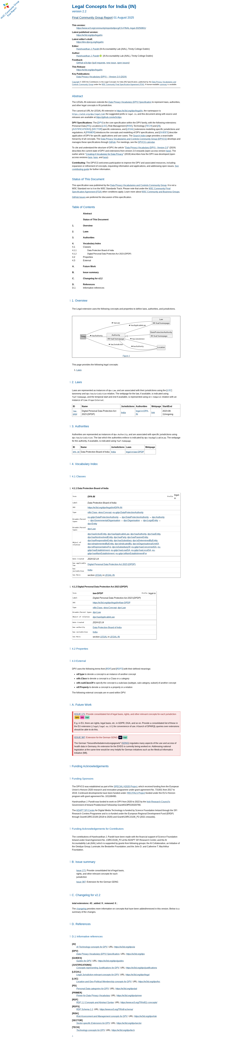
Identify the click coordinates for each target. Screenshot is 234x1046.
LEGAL (130, 129)
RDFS (120, 669)
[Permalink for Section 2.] (70, 382)
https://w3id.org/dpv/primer (129, 995)
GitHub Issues (79, 197)
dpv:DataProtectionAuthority (135, 517)
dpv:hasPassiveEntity (137, 537)
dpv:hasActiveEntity (97, 534)
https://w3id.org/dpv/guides (111, 961)
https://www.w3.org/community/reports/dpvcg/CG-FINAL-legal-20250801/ (111, 28)
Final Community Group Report (92, 17)
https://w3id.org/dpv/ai (124, 947)
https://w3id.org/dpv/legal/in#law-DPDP (111, 603)
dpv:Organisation (131, 520)
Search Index (139, 136)
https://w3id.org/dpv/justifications (141, 968)
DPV (100, 123)
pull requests (99, 63)
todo (82, 717)
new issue (111, 63)
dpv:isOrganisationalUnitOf (146, 544)
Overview (87, 225)
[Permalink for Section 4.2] (70, 648)
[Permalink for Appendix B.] (70, 861)
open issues (123, 63)
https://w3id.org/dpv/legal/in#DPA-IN (105, 507)
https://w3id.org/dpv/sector (129, 1023)
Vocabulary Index (92, 243)
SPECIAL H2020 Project (125, 786)
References (89, 284)
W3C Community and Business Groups (160, 192)
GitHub (112, 142)
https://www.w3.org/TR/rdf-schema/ (116, 1009)
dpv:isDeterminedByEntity (145, 540)
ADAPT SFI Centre (85, 810)
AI (159, 126)
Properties (88, 257)
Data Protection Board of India (100, 250)
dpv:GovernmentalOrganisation (105, 520)
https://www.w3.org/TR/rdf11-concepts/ (139, 1002)
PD (88, 126)
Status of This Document (95, 219)
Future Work (89, 266)
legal (87, 717)
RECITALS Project (136, 793)
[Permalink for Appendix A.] (70, 704)
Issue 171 (81, 870)
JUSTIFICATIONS (81, 129)
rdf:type (80, 674)
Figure (126, 356)
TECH (149, 126)
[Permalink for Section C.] (70, 895)
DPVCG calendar (146, 142)
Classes (87, 247)
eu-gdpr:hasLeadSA (120, 550)
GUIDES (164, 132)
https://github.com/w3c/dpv (108, 117)
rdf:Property (82, 687)
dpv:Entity (92, 524)
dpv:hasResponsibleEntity (100, 540)
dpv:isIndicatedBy (123, 544)
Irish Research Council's (158, 802)
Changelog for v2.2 (93, 278)
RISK (129, 126)
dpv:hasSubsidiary (122, 540)
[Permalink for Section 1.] (70, 300)
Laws (85, 231)
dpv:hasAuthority (138, 534)
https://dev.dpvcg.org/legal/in (90, 42)
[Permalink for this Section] (70, 766)
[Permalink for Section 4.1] (70, 476)
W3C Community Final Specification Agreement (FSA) (123, 84)
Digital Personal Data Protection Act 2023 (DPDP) (109, 254)
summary (163, 84)
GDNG (125, 743)
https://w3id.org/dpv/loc (149, 981)
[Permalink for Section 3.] (70, 426)
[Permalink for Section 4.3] (70, 660)
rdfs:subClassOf (84, 683)
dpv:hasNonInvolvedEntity (100, 537)
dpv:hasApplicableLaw (118, 534)
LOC (104, 126)
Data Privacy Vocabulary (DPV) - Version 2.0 (146, 147)
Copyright (75, 82)
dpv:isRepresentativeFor (99, 547)
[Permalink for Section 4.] (70, 463)
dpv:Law (92, 529)
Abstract (87, 213)
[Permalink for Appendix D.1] (70, 936)
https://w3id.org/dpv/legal (138, 975)
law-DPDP (98, 593)
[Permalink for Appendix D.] (70, 923)
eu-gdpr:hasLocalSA (141, 550)
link (153, 412)
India (123, 412)
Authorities (88, 237)
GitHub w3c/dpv (84, 63)
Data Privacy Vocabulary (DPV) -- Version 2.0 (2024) (101, 77)
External (87, 260)
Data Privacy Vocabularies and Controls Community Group (138, 185)
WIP (120, 737)
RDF (108, 669)
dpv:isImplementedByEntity (101, 544)
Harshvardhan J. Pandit (87, 49)
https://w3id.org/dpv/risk (145, 1016)
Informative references (93, 288)
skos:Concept (104, 512)
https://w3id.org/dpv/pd (126, 988)
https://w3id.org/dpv (135, 954)
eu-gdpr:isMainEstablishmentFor (131, 553)
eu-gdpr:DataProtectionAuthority (128, 512)
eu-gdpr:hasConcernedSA (144, 547)
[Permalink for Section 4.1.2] (70, 586)
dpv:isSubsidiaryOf (121, 547)
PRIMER (90, 132)
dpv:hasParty (120, 537)
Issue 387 (81, 882)
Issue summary (91, 272)
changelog (81, 909)
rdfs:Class (92, 512)
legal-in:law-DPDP (135, 452)
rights (77, 717)
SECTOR (97, 129)
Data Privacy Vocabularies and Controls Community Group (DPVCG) (134, 139)
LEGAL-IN (110, 575)
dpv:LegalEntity (150, 520)
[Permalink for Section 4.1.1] (70, 488)
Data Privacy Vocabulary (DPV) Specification (130, 102)
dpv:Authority (158, 517)
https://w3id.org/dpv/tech (123, 1030)
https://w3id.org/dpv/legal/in (89, 35)
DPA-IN (91, 496)
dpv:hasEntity (153, 534)
